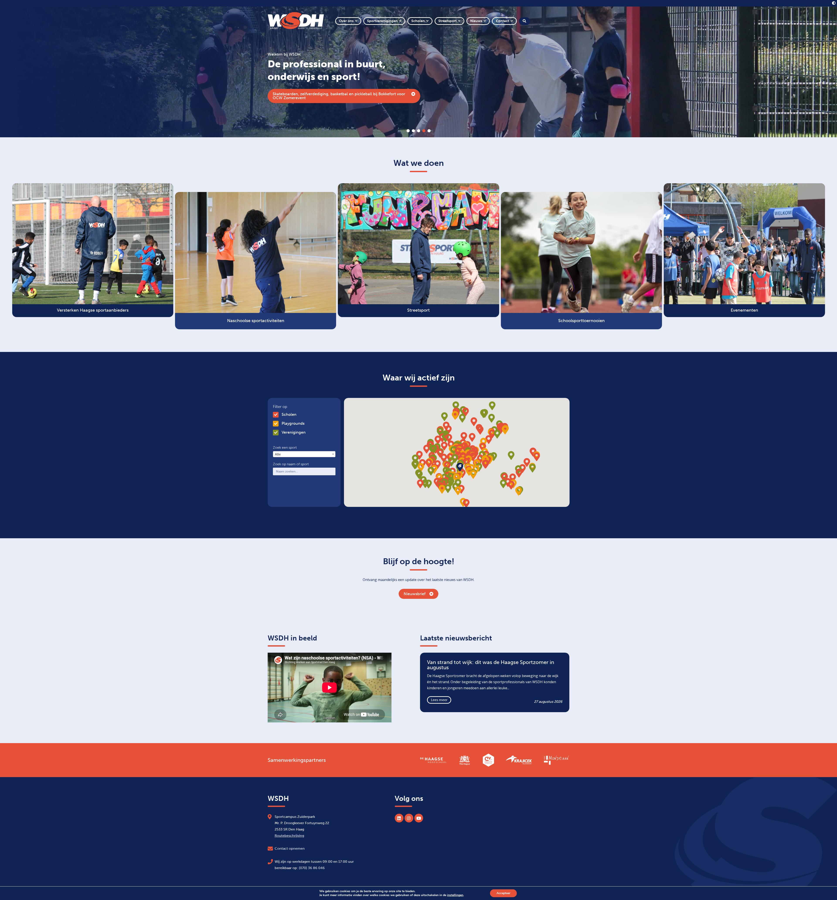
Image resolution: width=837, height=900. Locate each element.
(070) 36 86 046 (312, 868)
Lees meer (439, 700)
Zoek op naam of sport (291, 464)
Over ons (346, 21)
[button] (473, 456)
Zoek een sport (285, 447)
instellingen (455, 895)
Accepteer (503, 893)
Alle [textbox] (278, 454)
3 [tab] (418, 131)
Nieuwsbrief (414, 593)
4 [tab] (424, 131)
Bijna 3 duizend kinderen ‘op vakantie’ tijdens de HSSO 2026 (327, 95)
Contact (502, 21)
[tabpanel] (418, 72)
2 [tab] (413, 131)
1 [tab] (408, 131)
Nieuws (476, 21)
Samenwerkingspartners (297, 760)
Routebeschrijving (289, 836)
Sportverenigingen (382, 21)
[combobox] (304, 454)
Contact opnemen (290, 848)
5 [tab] (429, 131)
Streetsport (447, 21)
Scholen (418, 21)
